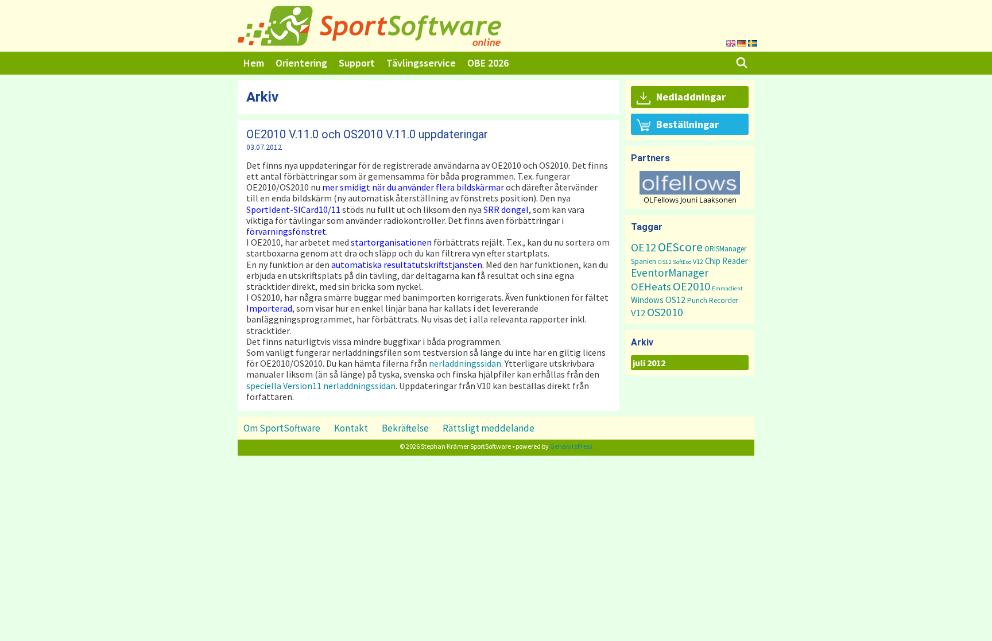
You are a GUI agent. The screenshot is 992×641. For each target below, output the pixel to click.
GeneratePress (571, 446)
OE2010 (691, 286)
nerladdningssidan (465, 363)
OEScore (680, 247)
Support (357, 62)
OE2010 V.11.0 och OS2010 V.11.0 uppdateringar (367, 134)
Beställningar (687, 124)
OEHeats (651, 286)
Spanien (643, 261)
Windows (647, 299)
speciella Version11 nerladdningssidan (321, 385)
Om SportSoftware (281, 428)
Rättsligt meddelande (488, 428)
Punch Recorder (712, 300)
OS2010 (665, 312)
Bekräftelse (405, 428)
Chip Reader (726, 260)
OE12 (643, 247)
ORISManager (725, 249)
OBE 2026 (488, 62)
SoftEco (682, 262)
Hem (253, 62)
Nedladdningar (691, 96)
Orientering (301, 62)
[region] (690, 187)
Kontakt (351, 428)
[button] (690, 183)
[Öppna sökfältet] (742, 63)
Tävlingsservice (421, 62)
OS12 (664, 262)
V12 (698, 261)
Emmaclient (727, 288)
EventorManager (669, 272)
